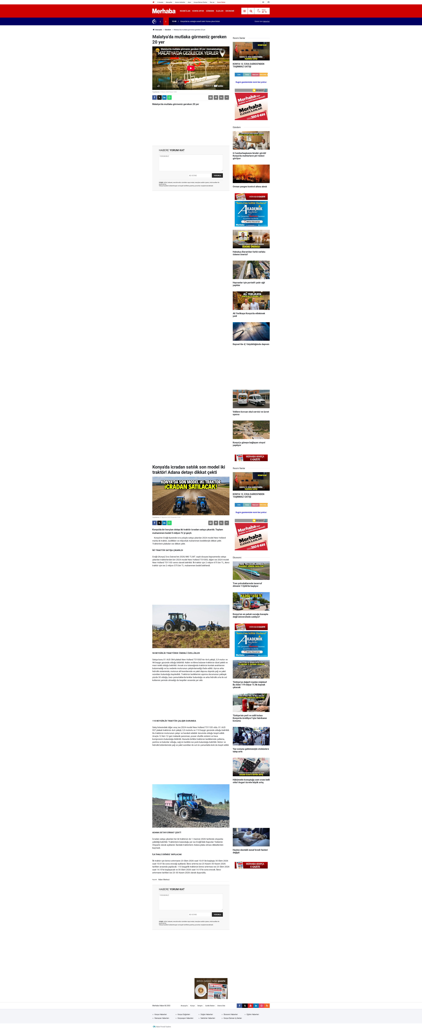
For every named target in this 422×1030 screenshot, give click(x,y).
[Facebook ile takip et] (239, 1005)
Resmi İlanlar (221, 2)
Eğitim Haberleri (253, 1014)
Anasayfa (158, 30)
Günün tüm (262, 21)
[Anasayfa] (153, 2)
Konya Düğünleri (184, 1014)
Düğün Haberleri (207, 1014)
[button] (216, 97)
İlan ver (212, 2)
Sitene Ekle (221, 1006)
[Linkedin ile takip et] (256, 1005)
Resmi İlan (185, 11)
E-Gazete (160, 2)
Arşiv (189, 2)
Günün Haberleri (180, 2)
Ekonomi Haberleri (231, 1014)
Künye (192, 1006)
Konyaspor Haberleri (185, 1018)
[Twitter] (159, 97)
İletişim (200, 1006)
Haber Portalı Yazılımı (163, 1027)
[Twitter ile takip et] (245, 1005)
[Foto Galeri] (268, 2)
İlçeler (219, 11)
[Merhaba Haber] (164, 11)
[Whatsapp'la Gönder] (169, 97)
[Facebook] (154, 97)
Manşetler (169, 2)
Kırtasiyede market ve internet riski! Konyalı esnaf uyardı (202, 21)
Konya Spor (198, 11)
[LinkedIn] (164, 97)
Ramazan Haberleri (162, 1018)
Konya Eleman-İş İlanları (233, 1018)
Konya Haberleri (161, 1014)
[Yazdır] (210, 97)
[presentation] (160, 21)
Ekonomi (230, 11)
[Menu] (244, 11)
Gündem (210, 11)
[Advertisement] (190, 205)
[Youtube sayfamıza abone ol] (250, 1005)
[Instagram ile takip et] (261, 1005)
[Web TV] (263, 2)
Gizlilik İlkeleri (210, 1006)
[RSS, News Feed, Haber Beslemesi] (267, 1005)
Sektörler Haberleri (208, 1018)
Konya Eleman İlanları (200, 2)
